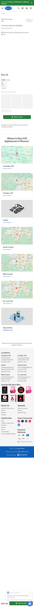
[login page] (27, 8)
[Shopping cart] (31, 8)
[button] (31, 3)
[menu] (2, 8)
